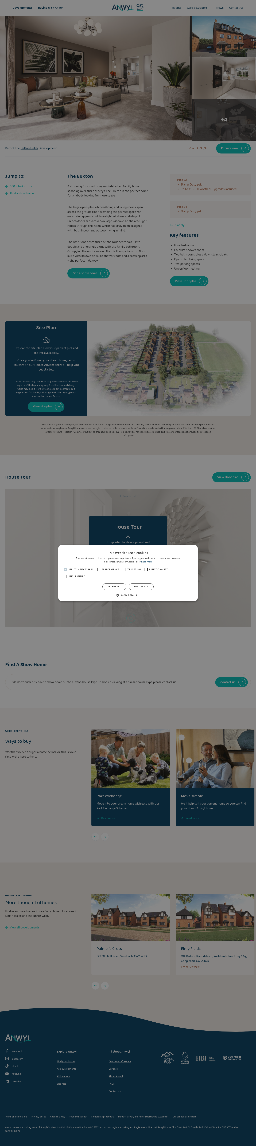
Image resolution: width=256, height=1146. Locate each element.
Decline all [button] (141, 586)
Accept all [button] (114, 586)
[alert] (128, 573)
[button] (128, 595)
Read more (146, 561)
